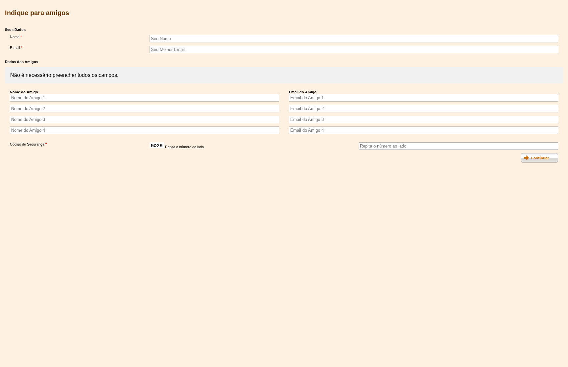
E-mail (16, 48)
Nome (16, 37)
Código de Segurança (28, 144)
